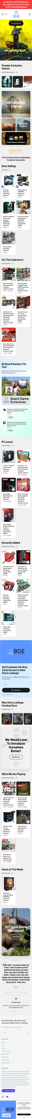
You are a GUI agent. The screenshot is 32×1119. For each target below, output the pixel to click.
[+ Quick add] (13, 185)
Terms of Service (6, 1051)
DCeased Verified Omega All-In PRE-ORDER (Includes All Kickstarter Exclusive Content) (23, 287)
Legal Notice (5, 1057)
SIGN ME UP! (24, 1114)
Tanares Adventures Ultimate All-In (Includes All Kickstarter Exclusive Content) (8, 801)
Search (3, 1042)
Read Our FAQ (16, 936)
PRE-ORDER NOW (16, 53)
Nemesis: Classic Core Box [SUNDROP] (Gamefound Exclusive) (7, 829)
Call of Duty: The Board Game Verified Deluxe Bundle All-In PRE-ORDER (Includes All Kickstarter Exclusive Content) (8, 317)
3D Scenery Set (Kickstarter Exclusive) (7, 248)
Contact (4, 1048)
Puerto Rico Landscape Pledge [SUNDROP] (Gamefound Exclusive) (8, 896)
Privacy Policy (5, 1060)
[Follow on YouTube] (7, 1097)
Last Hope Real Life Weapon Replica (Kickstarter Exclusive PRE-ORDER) (8, 570)
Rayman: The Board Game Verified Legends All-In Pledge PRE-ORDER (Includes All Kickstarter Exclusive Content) (23, 600)
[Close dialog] (31, 1101)
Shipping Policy (6, 1063)
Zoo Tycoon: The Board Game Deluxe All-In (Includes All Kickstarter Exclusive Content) (23, 469)
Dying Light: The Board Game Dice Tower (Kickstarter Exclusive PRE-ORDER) (23, 570)
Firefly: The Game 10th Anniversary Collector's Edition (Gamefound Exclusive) (22, 801)
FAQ (3, 1045)
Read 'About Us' (16, 757)
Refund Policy (5, 1054)
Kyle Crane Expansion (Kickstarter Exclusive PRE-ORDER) (7, 598)
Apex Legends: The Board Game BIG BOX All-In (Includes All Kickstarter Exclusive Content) (8, 347)
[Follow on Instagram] (3, 1097)
